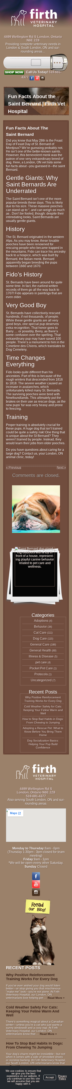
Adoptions (41, 620)
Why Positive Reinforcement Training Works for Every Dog (43, 699)
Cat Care (40, 632)
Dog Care (40, 638)
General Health (40, 650)
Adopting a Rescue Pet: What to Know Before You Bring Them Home (43, 731)
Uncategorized (41, 680)
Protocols (41, 674)
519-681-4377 (36, 796)
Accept (50, 1077)
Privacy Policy (62, 1077)
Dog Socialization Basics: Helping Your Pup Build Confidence (43, 744)
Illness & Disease (41, 656)
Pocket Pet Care (41, 668)
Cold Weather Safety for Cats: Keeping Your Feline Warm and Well (43, 710)
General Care (39, 644)
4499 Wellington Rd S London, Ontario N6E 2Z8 (33, 38)
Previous (13, 467)
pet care (41, 662)
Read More (56, 997)
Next (61, 467)
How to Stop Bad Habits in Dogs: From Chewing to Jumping (43, 720)
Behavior (40, 626)
